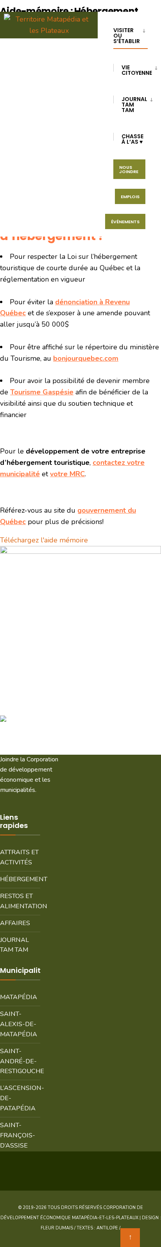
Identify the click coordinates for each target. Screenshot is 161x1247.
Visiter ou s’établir (126, 35)
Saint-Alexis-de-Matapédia (18, 1024)
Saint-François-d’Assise (17, 1135)
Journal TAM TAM (14, 945)
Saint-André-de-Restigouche (20, 1061)
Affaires (15, 923)
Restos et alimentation (20, 901)
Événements (125, 222)
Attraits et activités (19, 857)
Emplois (130, 196)
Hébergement (20, 879)
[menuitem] (133, 34)
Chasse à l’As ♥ (132, 139)
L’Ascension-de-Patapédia (20, 1098)
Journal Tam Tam (134, 104)
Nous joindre (128, 169)
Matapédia (18, 997)
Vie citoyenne (137, 70)
